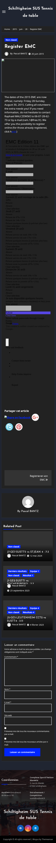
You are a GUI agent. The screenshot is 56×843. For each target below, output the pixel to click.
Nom (7, 689)
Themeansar (47, 839)
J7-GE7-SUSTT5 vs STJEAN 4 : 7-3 (28, 552)
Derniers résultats (17, 571)
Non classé (11, 39)
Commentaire (11, 656)
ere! (14, 131)
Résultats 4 (28, 612)
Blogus (36, 839)
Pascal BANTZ (20, 53)
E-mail (7, 702)
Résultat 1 (28, 575)
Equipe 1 (34, 571)
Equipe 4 (34, 608)
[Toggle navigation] (3, 12)
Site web (8, 715)
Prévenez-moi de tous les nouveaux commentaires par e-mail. (26, 732)
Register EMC (20, 46)
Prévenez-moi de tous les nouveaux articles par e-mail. (26, 743)
